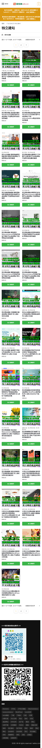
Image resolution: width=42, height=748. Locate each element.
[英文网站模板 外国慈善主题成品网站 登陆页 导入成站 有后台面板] (11, 299)
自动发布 (11, 731)
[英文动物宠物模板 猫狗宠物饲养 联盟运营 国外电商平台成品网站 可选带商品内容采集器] (11, 179)
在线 (31, 718)
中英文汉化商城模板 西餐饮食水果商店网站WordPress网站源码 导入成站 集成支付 (31, 553)
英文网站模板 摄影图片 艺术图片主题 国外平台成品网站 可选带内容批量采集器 (31, 156)
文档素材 (13, 725)
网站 (37, 728)
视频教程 (11, 735)
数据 (27, 722)
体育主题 (24, 509)
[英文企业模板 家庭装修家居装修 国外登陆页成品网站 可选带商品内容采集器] (11, 141)
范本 (4, 735)
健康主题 (24, 310)
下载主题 (4, 70)
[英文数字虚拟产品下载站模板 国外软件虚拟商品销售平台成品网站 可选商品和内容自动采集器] (31, 59)
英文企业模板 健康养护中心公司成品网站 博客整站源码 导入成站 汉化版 (31, 314)
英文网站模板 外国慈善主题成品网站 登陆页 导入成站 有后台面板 (10, 314)
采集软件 (13, 738)
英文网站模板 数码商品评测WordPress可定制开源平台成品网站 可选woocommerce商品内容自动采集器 (31, 116)
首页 (3, 23)
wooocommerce (8, 712)
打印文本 (13, 722)
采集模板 (5, 738)
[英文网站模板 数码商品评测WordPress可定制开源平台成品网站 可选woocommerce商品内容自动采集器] (31, 99)
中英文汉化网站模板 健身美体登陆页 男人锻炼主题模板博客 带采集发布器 (31, 513)
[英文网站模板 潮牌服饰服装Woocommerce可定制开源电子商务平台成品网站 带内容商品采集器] (11, 259)
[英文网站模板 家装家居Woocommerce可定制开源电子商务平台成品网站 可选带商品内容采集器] (11, 219)
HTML (13, 709)
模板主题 (34, 725)
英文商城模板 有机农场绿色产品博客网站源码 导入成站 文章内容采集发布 (10, 473)
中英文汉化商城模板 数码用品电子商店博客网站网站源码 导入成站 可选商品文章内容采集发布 (31, 474)
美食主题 (4, 110)
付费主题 (5, 718)
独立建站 (11, 728)
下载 (12, 715)
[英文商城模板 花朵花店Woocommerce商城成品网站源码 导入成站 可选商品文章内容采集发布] (11, 417)
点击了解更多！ (31, 12)
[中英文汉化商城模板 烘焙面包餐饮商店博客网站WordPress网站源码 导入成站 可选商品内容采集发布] (11, 498)
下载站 (19, 715)
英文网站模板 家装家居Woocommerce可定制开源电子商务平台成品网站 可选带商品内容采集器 (11, 235)
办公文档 (13, 718)
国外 (26, 718)
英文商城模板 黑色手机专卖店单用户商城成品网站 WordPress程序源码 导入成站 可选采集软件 (31, 353)
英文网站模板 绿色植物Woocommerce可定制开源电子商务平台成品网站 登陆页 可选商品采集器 (31, 275)
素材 (31, 728)
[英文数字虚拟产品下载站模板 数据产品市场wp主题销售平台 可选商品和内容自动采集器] (11, 59)
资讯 (17, 735)
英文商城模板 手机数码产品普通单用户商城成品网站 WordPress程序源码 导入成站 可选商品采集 (11, 393)
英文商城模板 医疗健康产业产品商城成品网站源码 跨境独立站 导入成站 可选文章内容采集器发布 (31, 434)
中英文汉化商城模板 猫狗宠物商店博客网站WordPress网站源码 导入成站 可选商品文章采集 (11, 554)
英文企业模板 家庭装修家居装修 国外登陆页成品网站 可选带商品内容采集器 (11, 156)
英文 (26, 731)
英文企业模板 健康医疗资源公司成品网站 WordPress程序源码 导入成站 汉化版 (11, 352)
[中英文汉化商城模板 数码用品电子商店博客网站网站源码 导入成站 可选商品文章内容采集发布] (31, 458)
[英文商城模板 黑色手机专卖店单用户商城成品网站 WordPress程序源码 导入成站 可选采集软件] (31, 337)
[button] (38, 3)
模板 (27, 725)
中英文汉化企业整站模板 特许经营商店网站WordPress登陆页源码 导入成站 (10, 593)
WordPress (19, 712)
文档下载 (5, 725)
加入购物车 (10, 85)
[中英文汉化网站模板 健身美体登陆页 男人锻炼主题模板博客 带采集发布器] (31, 498)
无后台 (21, 725)
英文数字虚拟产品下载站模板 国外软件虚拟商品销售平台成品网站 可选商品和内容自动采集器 (31, 75)
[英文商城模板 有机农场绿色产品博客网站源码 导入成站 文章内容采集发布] (11, 458)
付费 (30, 715)
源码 (4, 728)
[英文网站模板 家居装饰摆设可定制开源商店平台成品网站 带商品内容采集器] (31, 219)
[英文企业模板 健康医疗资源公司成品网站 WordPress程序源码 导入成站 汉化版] (11, 337)
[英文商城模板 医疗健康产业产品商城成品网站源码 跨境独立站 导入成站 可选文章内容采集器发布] (31, 417)
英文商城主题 (10, 70)
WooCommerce (33, 709)
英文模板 (33, 731)
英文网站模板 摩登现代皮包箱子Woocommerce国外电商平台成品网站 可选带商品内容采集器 (31, 195)
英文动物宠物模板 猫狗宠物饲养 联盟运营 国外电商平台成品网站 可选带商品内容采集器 (11, 195)
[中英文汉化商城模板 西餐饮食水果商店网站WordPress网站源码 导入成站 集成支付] (31, 538)
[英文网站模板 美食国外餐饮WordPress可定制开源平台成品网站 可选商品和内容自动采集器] (11, 99)
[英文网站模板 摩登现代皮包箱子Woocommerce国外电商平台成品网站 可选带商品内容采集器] (31, 179)
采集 (23, 735)
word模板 (6, 715)
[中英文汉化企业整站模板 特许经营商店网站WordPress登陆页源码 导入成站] (11, 578)
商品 (20, 718)
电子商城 (19, 728)
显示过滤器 (8, 35)
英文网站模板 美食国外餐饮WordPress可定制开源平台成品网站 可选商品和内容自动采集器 (10, 115)
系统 (26, 728)
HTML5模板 (22, 709)
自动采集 (19, 731)
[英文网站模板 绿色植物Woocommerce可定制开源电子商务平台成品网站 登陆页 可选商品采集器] (31, 259)
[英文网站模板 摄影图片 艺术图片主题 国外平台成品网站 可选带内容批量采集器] (31, 141)
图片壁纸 (24, 152)
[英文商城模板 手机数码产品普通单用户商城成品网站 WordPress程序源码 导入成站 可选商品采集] (11, 377)
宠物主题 (4, 190)
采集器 (29, 735)
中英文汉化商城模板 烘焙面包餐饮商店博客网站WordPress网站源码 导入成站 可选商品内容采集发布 (11, 514)
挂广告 (21, 722)
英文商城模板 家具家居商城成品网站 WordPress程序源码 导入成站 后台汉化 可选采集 (31, 393)
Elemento (6, 709)
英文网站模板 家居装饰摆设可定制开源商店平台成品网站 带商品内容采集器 (31, 234)
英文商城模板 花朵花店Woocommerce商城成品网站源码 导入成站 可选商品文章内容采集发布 (11, 433)
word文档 (28, 712)
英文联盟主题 (31, 509)
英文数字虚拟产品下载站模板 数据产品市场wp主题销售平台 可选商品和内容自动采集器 (10, 75)
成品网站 (5, 722)
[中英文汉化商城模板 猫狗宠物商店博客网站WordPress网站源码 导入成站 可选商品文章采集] (11, 538)
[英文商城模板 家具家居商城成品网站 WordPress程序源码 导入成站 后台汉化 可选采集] (31, 377)
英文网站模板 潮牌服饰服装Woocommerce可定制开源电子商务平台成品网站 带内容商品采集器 (11, 275)
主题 (25, 715)
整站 (32, 722)
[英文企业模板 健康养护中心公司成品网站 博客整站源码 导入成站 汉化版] (31, 299)
